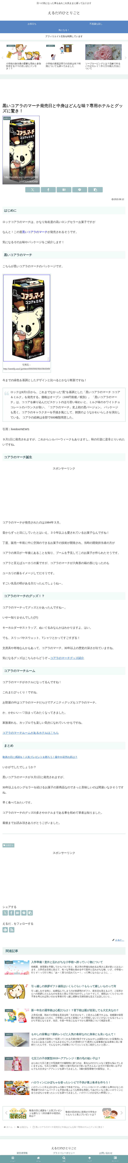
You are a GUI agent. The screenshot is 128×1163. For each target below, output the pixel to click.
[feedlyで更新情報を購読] (5, 929)
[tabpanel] (24, 57)
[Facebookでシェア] (48, 189)
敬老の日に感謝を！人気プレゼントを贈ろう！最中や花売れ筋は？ (39, 757)
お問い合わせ (105, 1153)
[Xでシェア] (32, 189)
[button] (95, 189)
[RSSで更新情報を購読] (11, 929)
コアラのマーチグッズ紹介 (67, 658)
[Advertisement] (64, 91)
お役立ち (9, 845)
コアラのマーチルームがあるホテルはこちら (30, 732)
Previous (2, 57)
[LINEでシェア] (79, 189)
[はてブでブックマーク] (64, 189)
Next (125, 57)
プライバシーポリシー (64, 1153)
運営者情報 (22, 1153)
